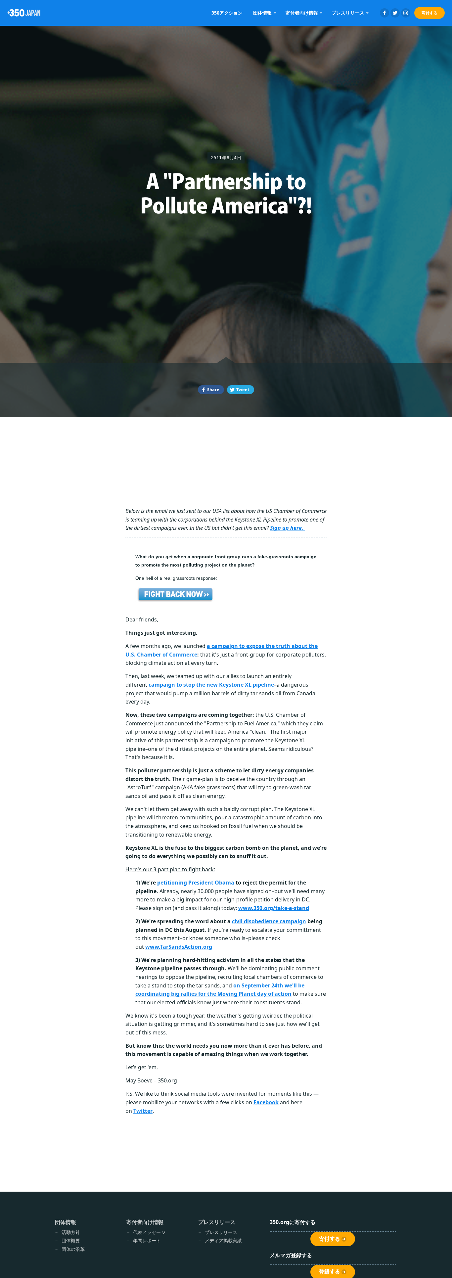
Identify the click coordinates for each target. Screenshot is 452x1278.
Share (213, 389)
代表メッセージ (149, 1232)
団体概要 (71, 1240)
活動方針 (71, 1232)
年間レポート (147, 1240)
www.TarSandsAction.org (178, 946)
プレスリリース (221, 1232)
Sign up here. (287, 527)
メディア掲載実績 (223, 1240)
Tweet (242, 389)
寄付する (429, 12)
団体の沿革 (73, 1249)
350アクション (227, 13)
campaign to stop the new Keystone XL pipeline (211, 684)
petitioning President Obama (195, 882)
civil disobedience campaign (269, 921)
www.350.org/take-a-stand (273, 908)
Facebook (384, 13)
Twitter (395, 13)
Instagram (405, 13)
